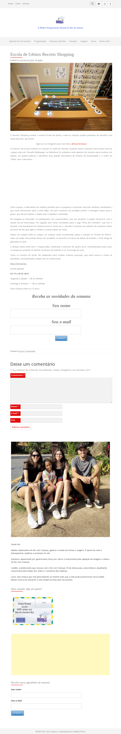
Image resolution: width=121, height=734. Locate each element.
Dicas (93, 41)
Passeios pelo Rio (58, 41)
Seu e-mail (61, 321)
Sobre (18, 3)
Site (13, 420)
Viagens (84, 41)
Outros (21, 351)
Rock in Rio (105, 41)
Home (10, 3)
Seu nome (61, 305)
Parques (73, 41)
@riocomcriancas (78, 144)
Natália (39, 60)
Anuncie (26, 3)
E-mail (15, 413)
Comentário (18, 375)
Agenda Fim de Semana (20, 41)
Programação (40, 41)
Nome (15, 406)
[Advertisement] (61, 183)
